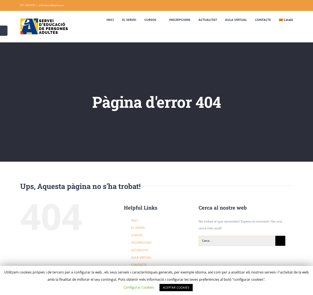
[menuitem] (114, 20)
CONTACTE (139, 265)
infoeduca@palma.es (51, 5)
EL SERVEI (138, 228)
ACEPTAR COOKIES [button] (176, 287)
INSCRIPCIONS (141, 242)
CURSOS (137, 235)
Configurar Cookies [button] (138, 287)
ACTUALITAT (139, 250)
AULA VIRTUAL (141, 257)
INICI (134, 220)
